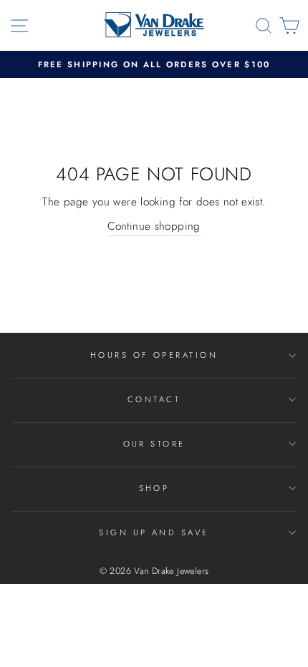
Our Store (154, 443)
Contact (154, 399)
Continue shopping (154, 226)
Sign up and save (153, 532)
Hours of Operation (154, 355)
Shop (154, 488)
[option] (154, 64)
